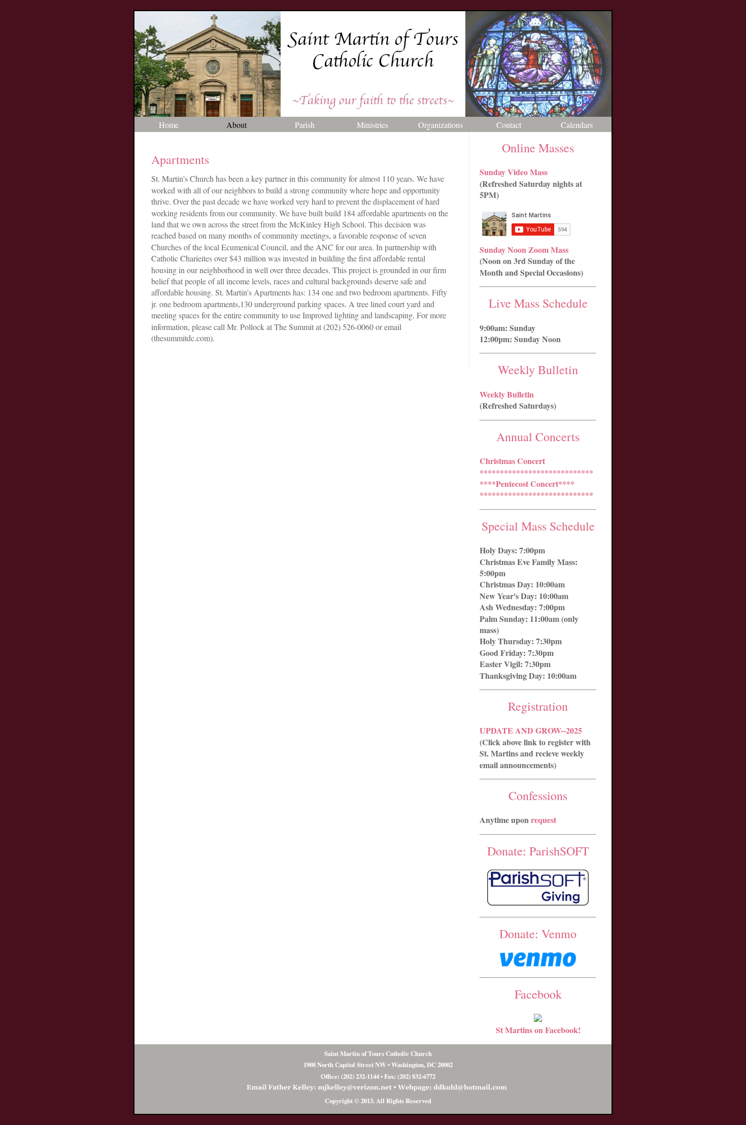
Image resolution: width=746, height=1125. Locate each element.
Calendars (577, 124)
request (543, 819)
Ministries (372, 124)
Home (169, 124)
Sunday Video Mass (514, 172)
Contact (508, 124)
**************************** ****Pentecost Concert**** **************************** (536, 484)
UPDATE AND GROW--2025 (531, 730)
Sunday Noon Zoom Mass (524, 249)
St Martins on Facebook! (538, 1030)
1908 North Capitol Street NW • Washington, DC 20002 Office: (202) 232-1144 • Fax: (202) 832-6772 (378, 1065)
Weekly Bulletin (507, 394)
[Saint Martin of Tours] (538, 1018)
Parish (305, 124)
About (236, 124)
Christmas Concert (512, 461)
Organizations (440, 124)
